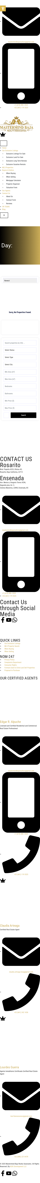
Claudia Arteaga (9, 925)
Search (23, 415)
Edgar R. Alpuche (10, 722)
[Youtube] (9, 620)
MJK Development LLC (18, 1166)
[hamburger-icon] (3, 143)
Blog (3, 209)
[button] (3, 8)
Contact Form (11, 200)
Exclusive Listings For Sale (15, 154)
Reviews (9, 203)
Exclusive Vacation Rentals (16, 164)
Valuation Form (11, 187)
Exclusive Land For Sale (14, 157)
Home (4, 148)
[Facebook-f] (3, 620)
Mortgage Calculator (13, 180)
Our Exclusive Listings (10, 151)
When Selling (11, 177)
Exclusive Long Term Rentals (16, 161)
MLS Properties (7, 167)
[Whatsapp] (15, 620)
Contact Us (6, 193)
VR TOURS (6, 207)
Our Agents (6, 191)
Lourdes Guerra (9, 1067)
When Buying (11, 173)
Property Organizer (13, 184)
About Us (9, 196)
